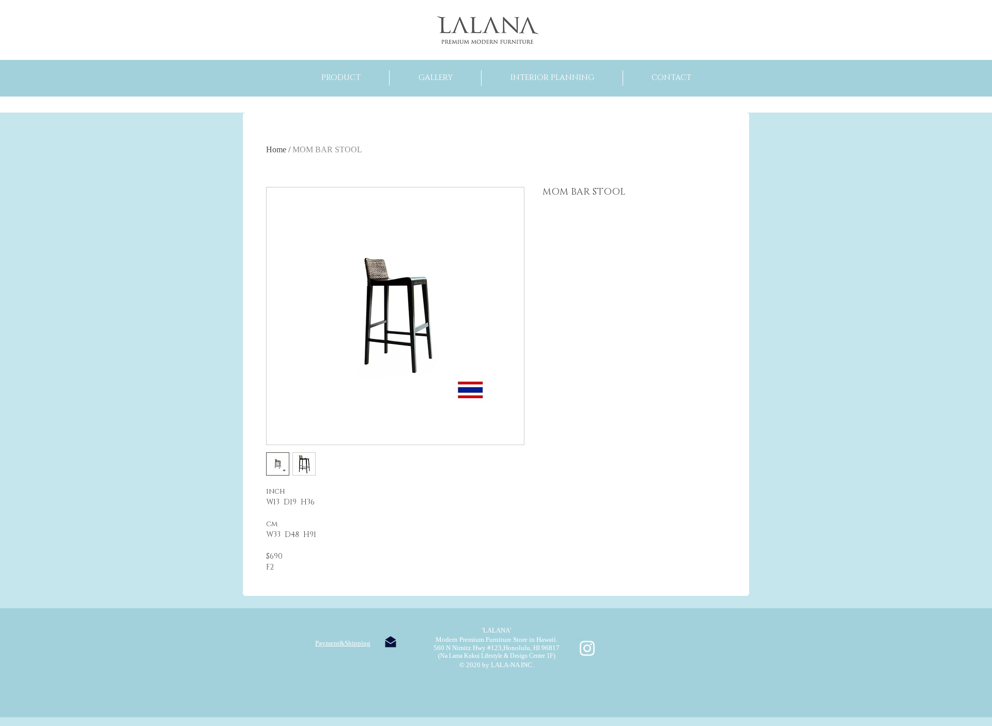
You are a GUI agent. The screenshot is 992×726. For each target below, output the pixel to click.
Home (276, 149)
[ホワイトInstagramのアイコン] (587, 648)
